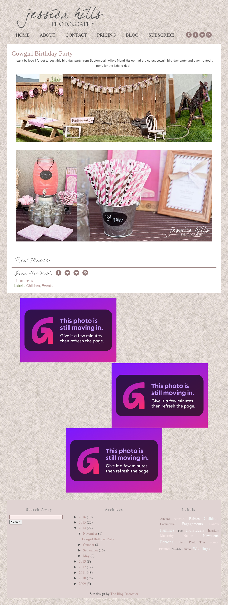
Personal (167, 542)
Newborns (211, 535)
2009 (83, 583)
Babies (194, 518)
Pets (182, 542)
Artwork (179, 518)
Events (47, 286)
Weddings (201, 548)
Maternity (167, 535)
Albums (165, 519)
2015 (83, 522)
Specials (176, 549)
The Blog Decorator (124, 593)
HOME (23, 34)
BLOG (132, 34)
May (86, 555)
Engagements (192, 523)
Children (33, 286)
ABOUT (47, 34)
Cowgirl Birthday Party (42, 53)
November (90, 533)
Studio (187, 549)
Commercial (167, 524)
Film (180, 530)
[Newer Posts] (68, 330)
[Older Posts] (159, 395)
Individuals (195, 530)
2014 (83, 527)
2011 (83, 572)
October (89, 544)
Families (167, 530)
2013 (83, 561)
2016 (83, 516)
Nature (188, 535)
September (91, 550)
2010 (83, 578)
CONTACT (76, 34)
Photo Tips (197, 542)
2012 (83, 566)
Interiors (213, 530)
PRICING (106, 34)
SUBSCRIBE (161, 34)
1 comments (24, 281)
